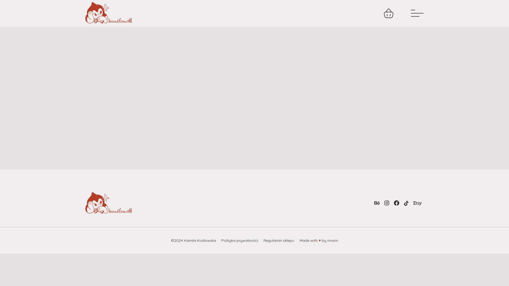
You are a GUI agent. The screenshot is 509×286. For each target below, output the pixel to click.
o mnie (323, 13)
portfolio (290, 13)
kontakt (356, 13)
